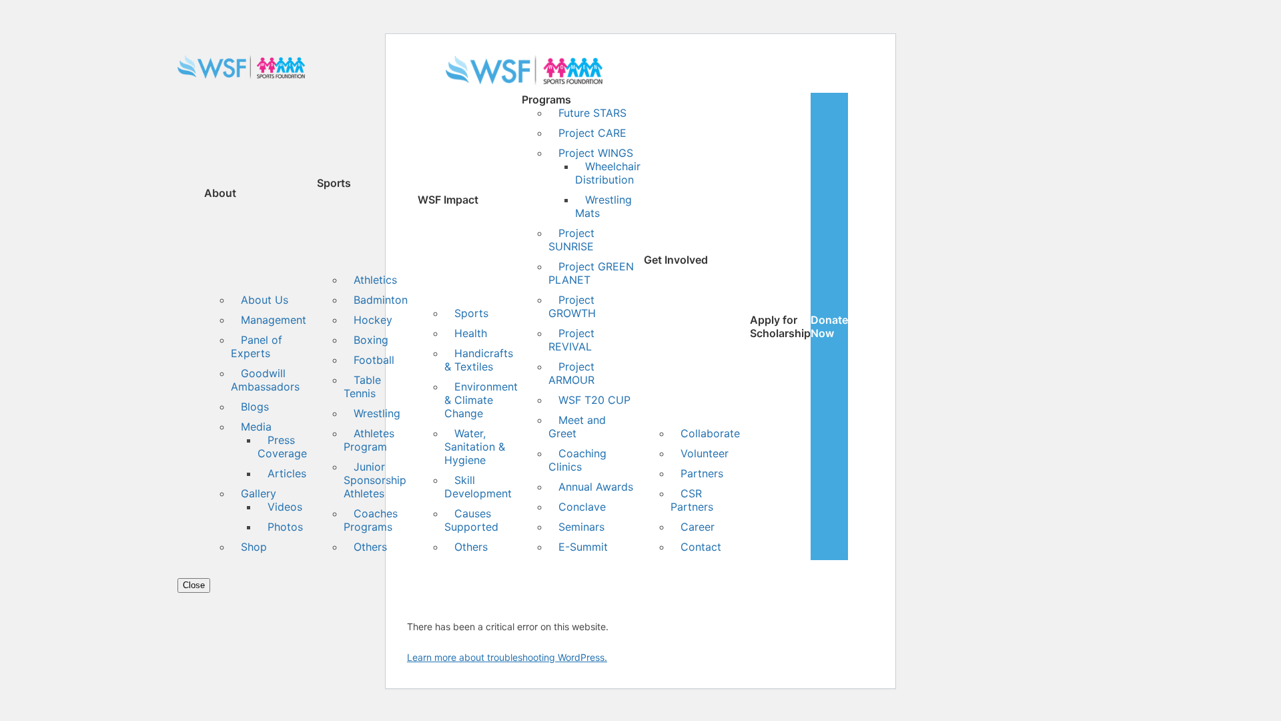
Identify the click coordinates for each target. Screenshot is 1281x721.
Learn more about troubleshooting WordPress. (507, 657)
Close (194, 585)
